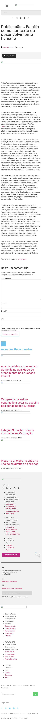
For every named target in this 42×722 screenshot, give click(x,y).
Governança (11, 495)
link (3, 126)
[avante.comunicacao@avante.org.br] (3, 585)
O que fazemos (10, 616)
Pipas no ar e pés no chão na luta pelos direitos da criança (19, 462)
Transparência (11, 497)
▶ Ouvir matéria (9, 56)
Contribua (10, 540)
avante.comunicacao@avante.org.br (12, 588)
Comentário (6, 278)
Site (2, 319)
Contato (9, 538)
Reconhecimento (12, 499)
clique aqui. (22, 259)
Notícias (8, 623)
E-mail (4, 311)
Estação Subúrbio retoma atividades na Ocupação (17, 431)
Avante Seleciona (13, 525)
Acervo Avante (11, 520)
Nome (4, 303)
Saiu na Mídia (11, 522)
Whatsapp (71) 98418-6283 (9, 581)
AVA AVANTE (10, 518)
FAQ (7, 543)
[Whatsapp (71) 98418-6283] (3, 579)
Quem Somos (10, 492)
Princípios (10, 502)
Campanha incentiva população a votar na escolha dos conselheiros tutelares (20, 402)
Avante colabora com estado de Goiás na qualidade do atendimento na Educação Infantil (19, 371)
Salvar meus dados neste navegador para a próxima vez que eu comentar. (20, 329)
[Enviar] (35, 694)
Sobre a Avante (10, 614)
